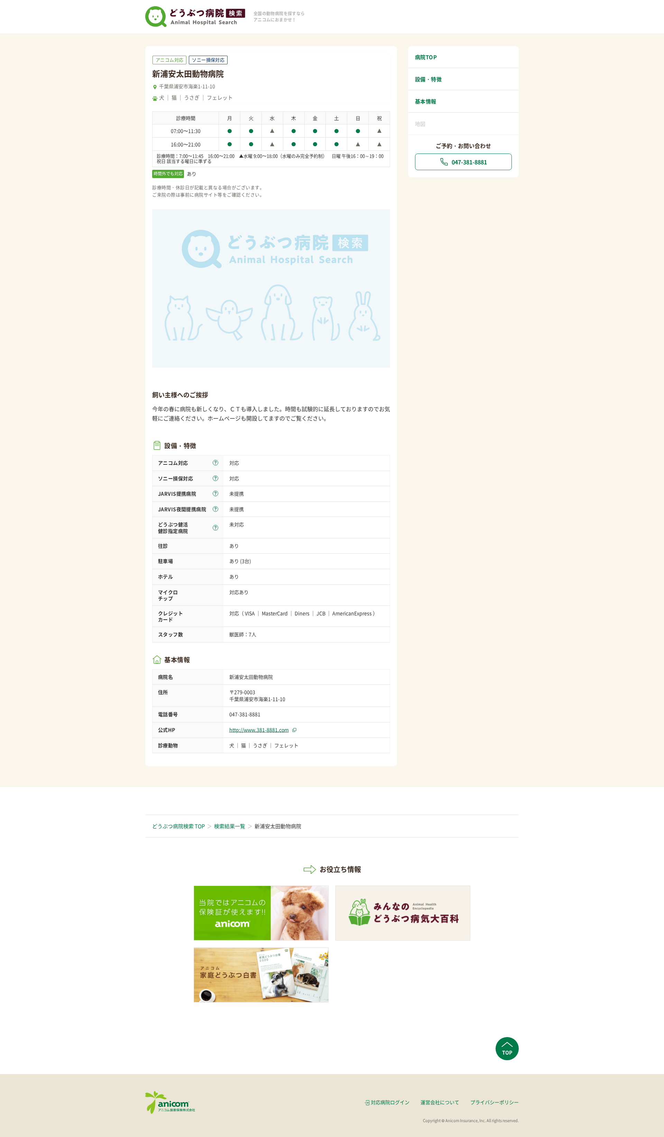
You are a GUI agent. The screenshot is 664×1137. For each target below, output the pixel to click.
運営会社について (440, 1102)
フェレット (220, 97)
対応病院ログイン (390, 1102)
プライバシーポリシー (494, 1102)
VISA (250, 613)
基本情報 (425, 101)
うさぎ (192, 97)
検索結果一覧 (229, 826)
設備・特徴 (428, 79)
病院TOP (426, 57)
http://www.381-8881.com (259, 729)
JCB (320, 613)
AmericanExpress (352, 613)
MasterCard (275, 613)
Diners (302, 613)
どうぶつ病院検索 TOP (178, 826)
